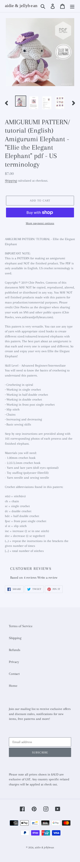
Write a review (47, 578)
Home (13, 686)
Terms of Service (20, 626)
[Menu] (72, 6)
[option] (20, 101)
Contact (14, 674)
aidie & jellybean (44, 847)
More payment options (40, 223)
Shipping (11, 180)
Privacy (14, 662)
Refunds (14, 650)
